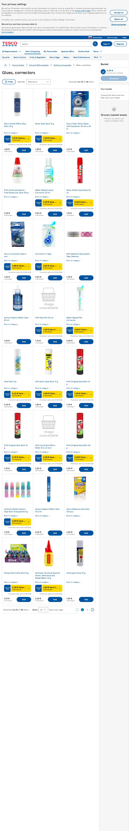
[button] (95, 37)
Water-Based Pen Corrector (74, 318)
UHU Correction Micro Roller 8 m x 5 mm (45, 446)
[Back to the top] (66, 620)
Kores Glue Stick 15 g (44, 123)
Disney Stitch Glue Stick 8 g (16, 572)
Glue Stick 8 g (10, 381)
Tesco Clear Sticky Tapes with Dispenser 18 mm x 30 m (78, 126)
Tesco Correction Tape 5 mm (15, 255)
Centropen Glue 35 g (75, 572)
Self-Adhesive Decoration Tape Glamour (78, 255)
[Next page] (92, 609)
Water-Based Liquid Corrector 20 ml (44, 191)
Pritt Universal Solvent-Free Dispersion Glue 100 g (16, 191)
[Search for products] (95, 43)
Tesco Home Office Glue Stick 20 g (15, 125)
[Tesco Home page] (9, 44)
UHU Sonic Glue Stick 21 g (46, 381)
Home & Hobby (18, 65)
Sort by (21, 81)
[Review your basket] (103, 71)
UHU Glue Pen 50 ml (44, 317)
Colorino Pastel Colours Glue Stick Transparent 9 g (16, 510)
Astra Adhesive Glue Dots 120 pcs (77, 510)
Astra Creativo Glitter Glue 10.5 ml (47, 510)
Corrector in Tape (43, 253)
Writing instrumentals (62, 65)
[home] (6, 65)
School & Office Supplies (39, 65)
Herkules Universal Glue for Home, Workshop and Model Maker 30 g (47, 575)
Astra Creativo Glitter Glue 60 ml (16, 318)
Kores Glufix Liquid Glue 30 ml (78, 191)
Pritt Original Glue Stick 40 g (78, 446)
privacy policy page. (83, 10)
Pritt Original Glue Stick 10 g (78, 382)
